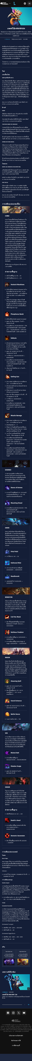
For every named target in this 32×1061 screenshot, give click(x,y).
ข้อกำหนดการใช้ (16, 1040)
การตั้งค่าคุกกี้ (16, 1045)
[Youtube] (24, 1013)
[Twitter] (19, 1013)
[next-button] (28, 1004)
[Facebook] (8, 1013)
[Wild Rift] (14, 3)
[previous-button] (24, 1004)
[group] (16, 988)
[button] (7, 39)
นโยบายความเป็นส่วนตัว (16, 1035)
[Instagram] (13, 1013)
